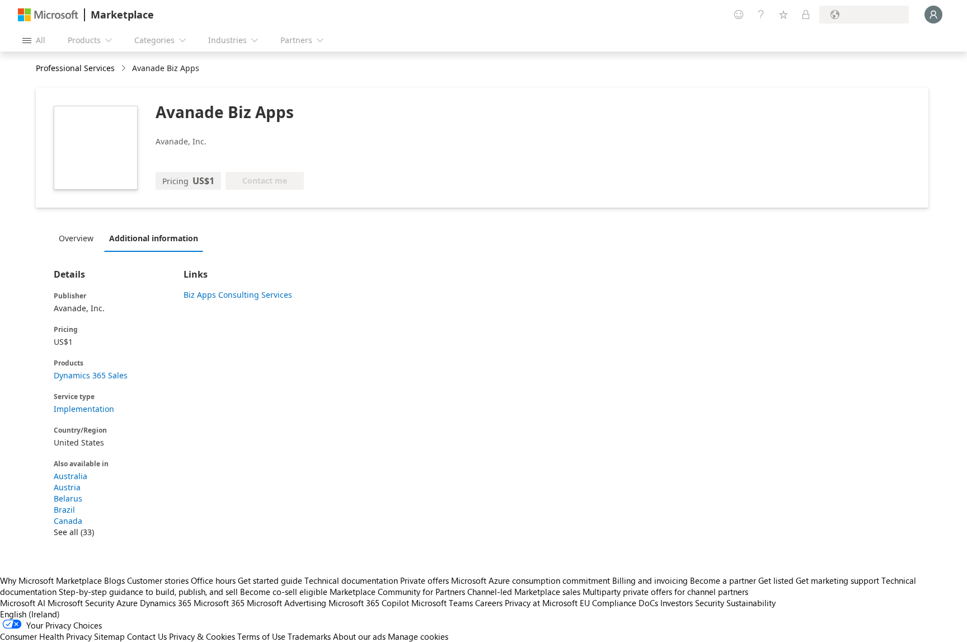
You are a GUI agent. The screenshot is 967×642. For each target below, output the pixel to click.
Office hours (213, 580)
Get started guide (270, 580)
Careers (489, 602)
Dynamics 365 (165, 602)
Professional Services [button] (75, 68)
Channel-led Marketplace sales (523, 591)
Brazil (64, 509)
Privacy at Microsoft (541, 602)
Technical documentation (351, 580)
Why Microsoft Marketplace (51, 580)
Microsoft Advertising (286, 602)
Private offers (424, 580)
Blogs (114, 580)
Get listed (776, 580)
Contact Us (147, 636)
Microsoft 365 (219, 602)
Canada (68, 521)
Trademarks (309, 636)
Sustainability (751, 602)
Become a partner (723, 580)
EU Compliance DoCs (619, 602)
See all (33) (74, 532)
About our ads (359, 636)
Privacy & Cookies (202, 636)
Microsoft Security (81, 602)
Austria (67, 487)
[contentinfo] (124, 68)
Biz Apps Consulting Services (238, 294)
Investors (676, 602)
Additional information (153, 238)
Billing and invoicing (650, 580)
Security (709, 602)
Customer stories (158, 580)
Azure (127, 602)
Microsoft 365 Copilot (368, 602)
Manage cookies (418, 636)
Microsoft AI (22, 602)
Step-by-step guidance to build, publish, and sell (148, 591)
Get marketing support (837, 580)
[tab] (79, 238)
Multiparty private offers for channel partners (665, 591)
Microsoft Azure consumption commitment (531, 580)
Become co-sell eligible (283, 591)
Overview (76, 238)
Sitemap (109, 636)
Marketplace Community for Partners (397, 591)
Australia (70, 476)
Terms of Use (261, 636)
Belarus (68, 498)
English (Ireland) (30, 614)
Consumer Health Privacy (46, 636)
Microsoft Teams (442, 602)
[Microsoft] (48, 14)
